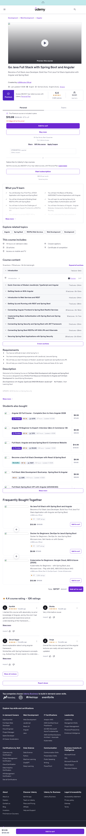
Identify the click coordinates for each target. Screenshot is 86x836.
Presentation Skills (50, 756)
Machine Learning (29, 759)
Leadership (68, 720)
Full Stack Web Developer (8, 724)
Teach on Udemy (29, 800)
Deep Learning (28, 766)
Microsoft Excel (69, 755)
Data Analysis (69, 765)
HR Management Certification (8, 775)
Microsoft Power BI (71, 761)
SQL (66, 758)
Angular (39, 18)
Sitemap (67, 803)
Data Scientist (7, 720)
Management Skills (71, 723)
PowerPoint (48, 766)
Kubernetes (48, 741)
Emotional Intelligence (72, 733)
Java (24, 733)
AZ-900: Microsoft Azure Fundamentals (51, 730)
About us (6, 797)
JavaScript (27, 723)
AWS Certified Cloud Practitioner (51, 724)
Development (13, 18)
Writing (46, 763)
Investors (6, 810)
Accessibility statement (72, 797)
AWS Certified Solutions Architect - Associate (52, 736)
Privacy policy (69, 800)
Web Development (27, 18)
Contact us (6, 803)
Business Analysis (70, 768)
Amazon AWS (48, 720)
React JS (26, 726)
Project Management (71, 726)
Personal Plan (26, 96)
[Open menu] (4, 9)
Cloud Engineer (8, 729)
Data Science (27, 752)
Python (25, 756)
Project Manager (8, 732)
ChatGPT (26, 763)
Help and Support (29, 810)
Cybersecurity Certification (7, 753)
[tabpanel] (43, 146)
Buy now (43, 132)
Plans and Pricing (29, 803)
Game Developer (8, 736)
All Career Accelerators (11, 739)
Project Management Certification (10, 759)
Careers (5, 800)
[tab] (23, 107)
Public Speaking (49, 759)
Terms (66, 807)
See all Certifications (10, 780)
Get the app (27, 797)
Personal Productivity (71, 730)
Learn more (63, 166)
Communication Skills (51, 752)
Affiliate (26, 807)
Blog (4, 807)
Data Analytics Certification (8, 769)
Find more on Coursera (10, 814)
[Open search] (75, 9)
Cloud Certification (9, 764)
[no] (13, 631)
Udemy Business (30, 694)
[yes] (10, 631)
